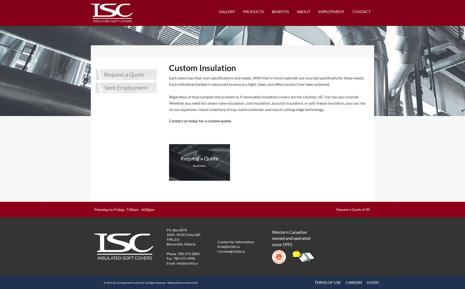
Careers (354, 282)
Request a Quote (199, 158)
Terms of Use (328, 282)
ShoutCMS (192, 282)
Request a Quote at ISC (353, 209)
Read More (199, 165)
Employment (331, 11)
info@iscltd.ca (187, 263)
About (303, 11)
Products (253, 11)
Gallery (227, 11)
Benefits (280, 11)
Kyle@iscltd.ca (228, 246)
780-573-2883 (189, 254)
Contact (361, 11)
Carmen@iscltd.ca (231, 251)
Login (373, 282)
